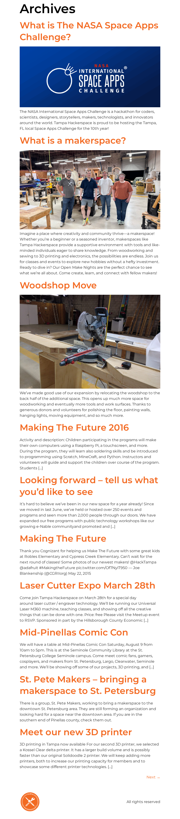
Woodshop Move (58, 285)
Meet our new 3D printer (76, 732)
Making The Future (63, 538)
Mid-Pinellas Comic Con (74, 632)
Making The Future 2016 (74, 427)
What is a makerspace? (73, 140)
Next (153, 777)
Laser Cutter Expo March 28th (87, 585)
